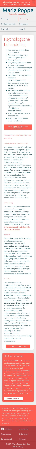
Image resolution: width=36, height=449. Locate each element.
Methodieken (23, 24)
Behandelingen (25, 19)
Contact (22, 29)
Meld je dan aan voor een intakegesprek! (18, 127)
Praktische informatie (8, 24)
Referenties (23, 434)
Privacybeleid (6, 439)
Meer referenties (12, 399)
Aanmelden (23, 429)
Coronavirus (6, 434)
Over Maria (4, 29)
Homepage (5, 19)
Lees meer (26, 4)
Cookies (22, 439)
